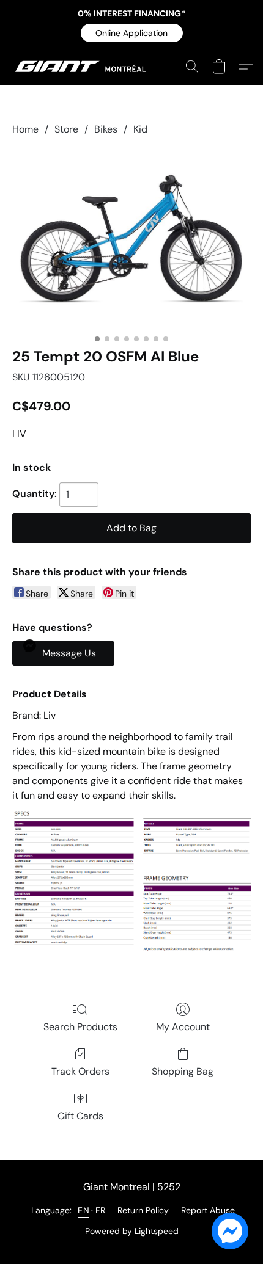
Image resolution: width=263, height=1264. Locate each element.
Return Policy (143, 1210)
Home (25, 129)
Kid (140, 129)
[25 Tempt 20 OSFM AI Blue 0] (131, 239)
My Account (183, 1026)
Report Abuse (208, 1210)
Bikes (105, 129)
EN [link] (83, 1210)
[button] (132, 33)
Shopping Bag (182, 1071)
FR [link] (100, 1210)
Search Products (80, 1026)
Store (66, 129)
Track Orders (80, 1071)
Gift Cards (80, 1116)
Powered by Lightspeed (132, 1231)
